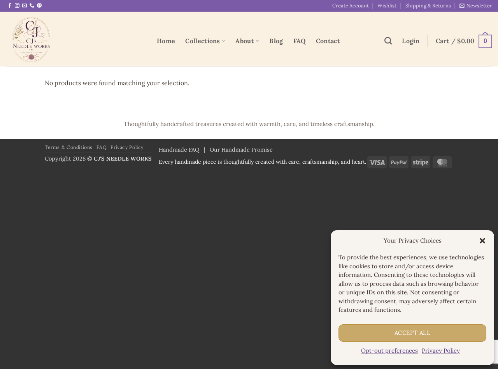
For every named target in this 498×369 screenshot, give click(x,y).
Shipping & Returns (428, 5)
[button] (482, 241)
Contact (328, 41)
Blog (276, 41)
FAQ (299, 41)
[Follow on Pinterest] (39, 6)
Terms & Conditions (69, 147)
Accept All (413, 332)
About (244, 41)
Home (166, 41)
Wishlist (386, 5)
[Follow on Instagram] (17, 6)
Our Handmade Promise (241, 149)
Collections (202, 41)
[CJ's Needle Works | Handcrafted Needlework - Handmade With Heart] (75, 39)
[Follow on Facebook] (9, 6)
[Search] (388, 40)
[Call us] (32, 6)
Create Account (350, 5)
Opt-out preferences (389, 350)
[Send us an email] (24, 6)
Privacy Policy (441, 350)
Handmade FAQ (179, 149)
